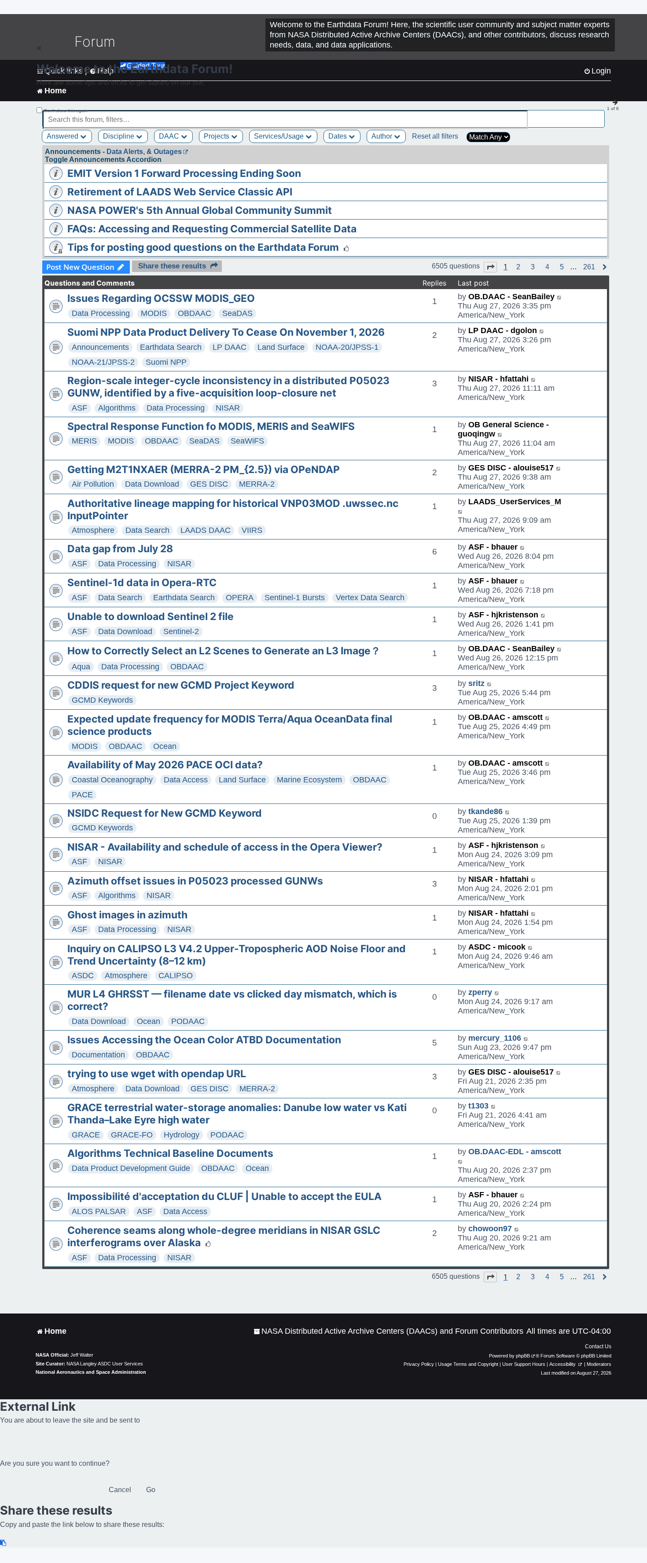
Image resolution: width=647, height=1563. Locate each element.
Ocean (164, 746)
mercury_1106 (494, 1038)
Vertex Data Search (370, 597)
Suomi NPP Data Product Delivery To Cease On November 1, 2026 (226, 332)
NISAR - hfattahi (498, 378)
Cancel (120, 1489)
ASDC (83, 975)
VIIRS (252, 530)
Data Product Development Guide (131, 1168)
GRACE (86, 1134)
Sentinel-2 (181, 631)
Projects (217, 136)
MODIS (154, 313)
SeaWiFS (247, 441)
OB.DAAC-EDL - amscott (514, 1151)
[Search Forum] (599, 114)
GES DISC (209, 484)
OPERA (240, 597)
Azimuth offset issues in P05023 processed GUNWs (195, 881)
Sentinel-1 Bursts (295, 597)
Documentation (98, 1054)
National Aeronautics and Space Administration (91, 1372)
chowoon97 (490, 1228)
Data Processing (101, 313)
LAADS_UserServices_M (514, 501)
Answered (63, 136)
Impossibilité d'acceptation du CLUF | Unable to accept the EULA (224, 1196)
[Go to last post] (559, 296)
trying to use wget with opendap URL (156, 1074)
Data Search (147, 530)
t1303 (478, 1105)
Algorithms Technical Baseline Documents (170, 1153)
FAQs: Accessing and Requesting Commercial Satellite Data (212, 229)
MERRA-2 (257, 484)
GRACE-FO (132, 1134)
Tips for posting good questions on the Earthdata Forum (203, 247)
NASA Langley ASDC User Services (104, 1363)
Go (150, 1489)
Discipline (119, 136)
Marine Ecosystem (309, 779)
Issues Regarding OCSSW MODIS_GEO (161, 298)
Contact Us (598, 1346)
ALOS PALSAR (99, 1211)
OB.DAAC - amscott (505, 717)
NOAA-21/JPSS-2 (103, 362)
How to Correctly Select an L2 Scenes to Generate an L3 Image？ (224, 651)
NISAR (228, 408)
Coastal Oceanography (112, 779)
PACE (82, 794)
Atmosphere (93, 530)
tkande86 (485, 811)
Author (382, 136)
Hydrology (181, 1134)
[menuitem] (388, 1331)
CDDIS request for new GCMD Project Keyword (180, 685)
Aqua (81, 666)
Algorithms (117, 408)
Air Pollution (93, 484)
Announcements (100, 347)
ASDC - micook (497, 947)
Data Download (152, 484)
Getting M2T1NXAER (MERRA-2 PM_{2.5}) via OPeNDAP (203, 469)
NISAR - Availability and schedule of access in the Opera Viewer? (224, 847)
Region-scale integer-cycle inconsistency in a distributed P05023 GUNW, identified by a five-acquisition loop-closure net (228, 386)
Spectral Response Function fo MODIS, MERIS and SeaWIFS (211, 426)
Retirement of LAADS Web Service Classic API (179, 192)
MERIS (84, 441)
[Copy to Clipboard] (3, 1543)
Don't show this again (66, 110)
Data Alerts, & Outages (144, 151)
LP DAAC (229, 347)
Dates (338, 136)
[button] (490, 267)
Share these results (172, 266)
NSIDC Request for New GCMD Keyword (164, 813)
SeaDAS (237, 313)
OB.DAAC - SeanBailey (511, 296)
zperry (480, 992)
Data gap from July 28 (120, 549)
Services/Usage (279, 136)
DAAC (170, 136)
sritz (476, 683)
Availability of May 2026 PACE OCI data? (165, 765)
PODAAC (188, 1021)
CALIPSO (175, 975)
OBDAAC (194, 313)
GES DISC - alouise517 (511, 467)
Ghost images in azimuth (127, 915)
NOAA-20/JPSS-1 (347, 347)
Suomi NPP (166, 362)
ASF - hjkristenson (503, 614)
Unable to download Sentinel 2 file (150, 616)
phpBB (523, 1355)
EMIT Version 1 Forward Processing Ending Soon (184, 173)
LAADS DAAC (205, 530)
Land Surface (281, 347)
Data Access (186, 779)
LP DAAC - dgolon (502, 330)
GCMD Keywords (102, 700)
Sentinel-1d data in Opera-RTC (142, 582)
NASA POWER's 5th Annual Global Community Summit (199, 210)
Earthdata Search (171, 347)
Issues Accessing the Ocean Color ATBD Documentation (204, 1040)
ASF (79, 408)
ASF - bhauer (493, 547)
